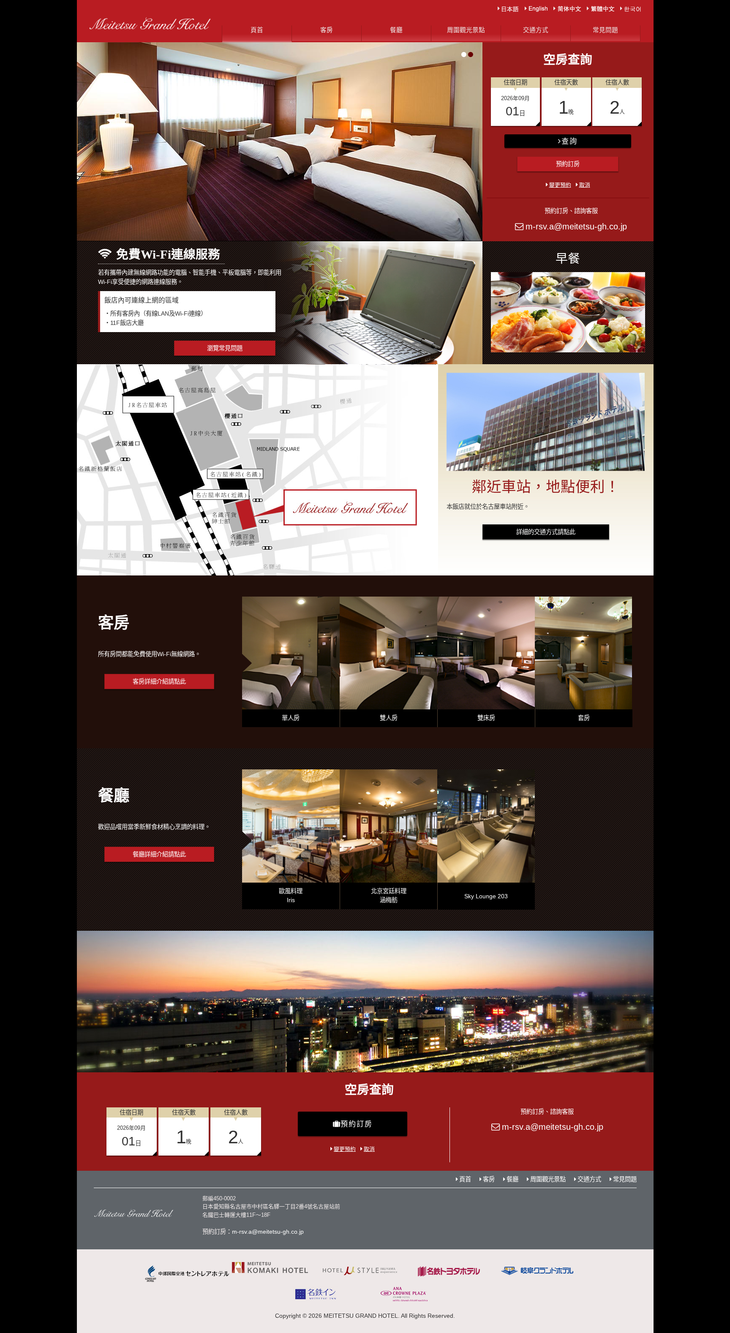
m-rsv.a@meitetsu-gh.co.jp (576, 226)
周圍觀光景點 (466, 30)
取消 (584, 185)
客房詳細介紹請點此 (159, 681)
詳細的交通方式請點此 (545, 532)
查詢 (569, 141)
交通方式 (535, 30)
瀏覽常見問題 (224, 348)
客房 (326, 30)
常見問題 (605, 30)
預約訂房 (568, 164)
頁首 (257, 30)
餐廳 (396, 30)
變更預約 (560, 185)
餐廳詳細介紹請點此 (159, 854)
